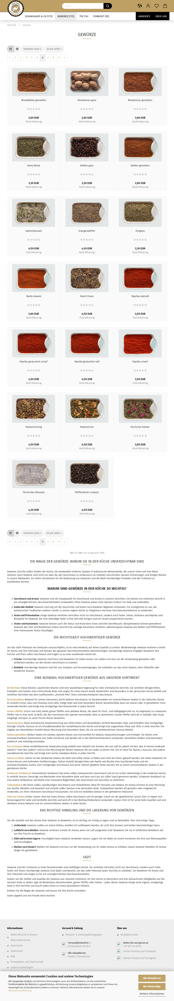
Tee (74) (83, 16)
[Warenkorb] (165, 6)
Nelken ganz (86, 165)
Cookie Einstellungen (22, 967)
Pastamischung (33, 427)
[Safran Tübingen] (15, 6)
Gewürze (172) (65, 16)
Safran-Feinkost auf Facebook (139, 951)
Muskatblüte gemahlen (33, 100)
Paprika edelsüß (140, 296)
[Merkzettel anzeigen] (156, 6)
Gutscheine (17, 945)
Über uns (161, 16)
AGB (13, 956)
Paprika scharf (140, 361)
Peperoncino (87, 427)
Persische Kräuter (140, 427)
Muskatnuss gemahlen (140, 100)
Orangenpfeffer (87, 230)
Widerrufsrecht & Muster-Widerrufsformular (24, 937)
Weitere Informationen (152, 993)
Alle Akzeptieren (152, 978)
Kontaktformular (129, 934)
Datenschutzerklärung (19, 990)
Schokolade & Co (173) (38, 16)
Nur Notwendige (152, 986)
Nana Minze (33, 165)
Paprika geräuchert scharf (34, 361)
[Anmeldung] (148, 6)
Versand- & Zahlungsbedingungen (83, 934)
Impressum (17, 951)
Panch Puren (87, 296)
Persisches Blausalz (34, 492)
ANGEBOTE (144, 16)
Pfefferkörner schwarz (87, 492)
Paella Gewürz (33, 296)
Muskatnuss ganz (87, 100)
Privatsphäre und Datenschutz (27, 961)
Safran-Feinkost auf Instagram (139, 958)
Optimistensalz (33, 230)
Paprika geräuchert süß (86, 361)
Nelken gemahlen (140, 165)
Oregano (140, 230)
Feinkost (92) (101, 16)
